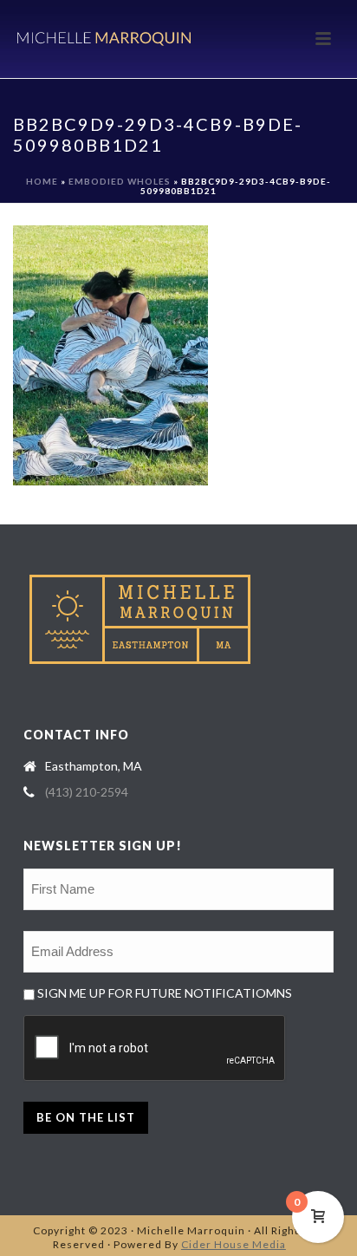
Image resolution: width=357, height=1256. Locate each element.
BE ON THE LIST (85, 1117)
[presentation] (155, 1049)
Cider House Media (233, 1244)
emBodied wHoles (119, 181)
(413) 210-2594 (86, 791)
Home (42, 181)
